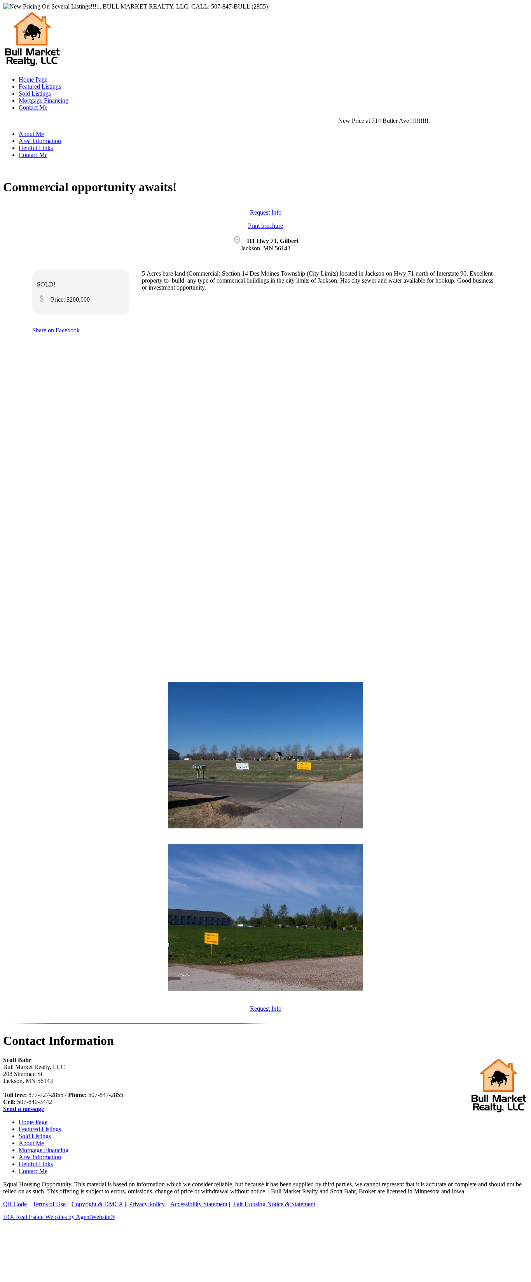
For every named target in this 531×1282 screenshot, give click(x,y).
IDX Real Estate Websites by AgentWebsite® (59, 1217)
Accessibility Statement (198, 1204)
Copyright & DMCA (97, 1204)
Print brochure (265, 225)
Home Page (33, 1122)
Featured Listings (40, 1129)
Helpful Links (36, 1164)
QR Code (15, 1204)
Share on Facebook (56, 330)
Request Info (265, 212)
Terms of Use (49, 1204)
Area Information (40, 1157)
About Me (31, 1143)
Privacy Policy (147, 1204)
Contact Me (33, 155)
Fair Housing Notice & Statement (274, 1204)
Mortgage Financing (43, 1150)
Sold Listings (35, 1136)
